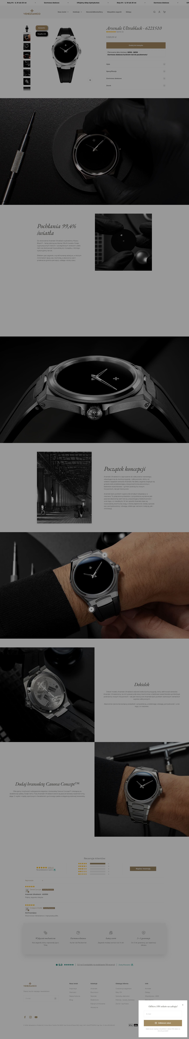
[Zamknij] (183, 1005)
